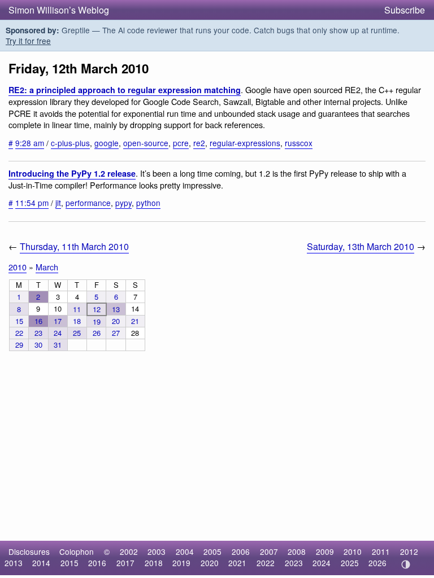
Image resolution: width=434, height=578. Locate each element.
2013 (14, 562)
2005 (212, 551)
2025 (350, 562)
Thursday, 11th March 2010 (74, 246)
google (106, 142)
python (148, 202)
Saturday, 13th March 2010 (360, 246)
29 (19, 344)
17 (58, 321)
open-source (145, 142)
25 (77, 332)
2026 (377, 562)
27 (116, 332)
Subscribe (404, 9)
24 (58, 332)
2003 (156, 551)
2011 (381, 551)
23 (38, 332)
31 (58, 344)
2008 (297, 551)
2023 (294, 562)
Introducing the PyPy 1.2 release (72, 173)
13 (116, 309)
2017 (125, 562)
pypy (123, 202)
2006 (241, 551)
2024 (322, 562)
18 (77, 321)
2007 (269, 551)
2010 (17, 267)
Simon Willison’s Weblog (58, 9)
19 (97, 321)
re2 (199, 142)
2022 (266, 562)
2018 (154, 562)
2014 (41, 562)
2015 (69, 562)
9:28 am (29, 142)
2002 (129, 551)
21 (135, 321)
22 (19, 332)
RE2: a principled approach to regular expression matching (124, 89)
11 (77, 309)
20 (116, 321)
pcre (181, 142)
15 (19, 321)
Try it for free (28, 40)
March (47, 267)
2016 (97, 562)
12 (97, 309)
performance (88, 202)
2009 (325, 551)
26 (97, 332)
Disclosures (29, 551)
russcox (299, 142)
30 (38, 344)
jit (58, 202)
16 (38, 321)
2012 (409, 551)
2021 (237, 562)
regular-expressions (245, 142)
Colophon (76, 551)
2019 (181, 562)
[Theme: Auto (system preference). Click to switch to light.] (405, 564)
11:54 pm (32, 202)
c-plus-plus (70, 142)
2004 (185, 551)
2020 (210, 562)
